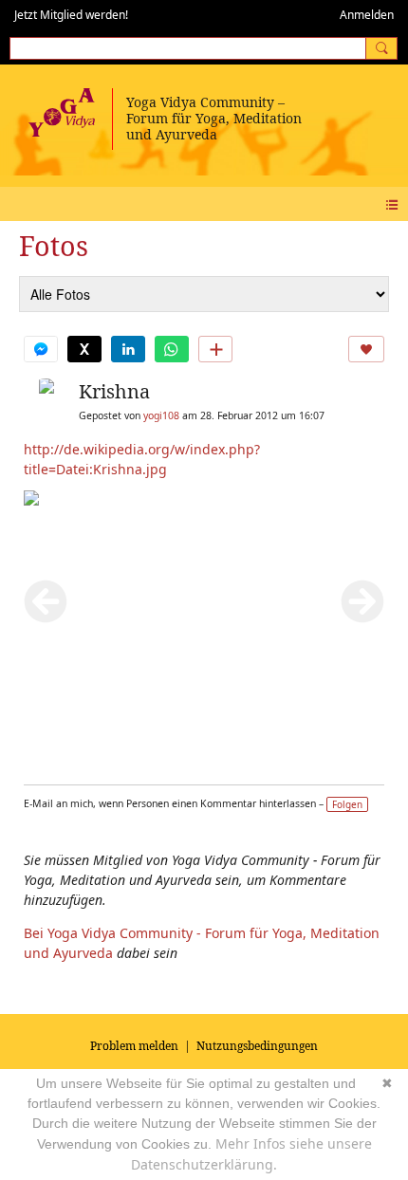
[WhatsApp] (172, 349)
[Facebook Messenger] (41, 349)
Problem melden (134, 1046)
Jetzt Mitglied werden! (71, 15)
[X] (84, 349)
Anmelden (367, 15)
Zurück (45, 601)
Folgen (347, 804)
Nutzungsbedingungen (257, 1046)
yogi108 (161, 415)
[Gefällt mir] (366, 349)
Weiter (362, 601)
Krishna (114, 391)
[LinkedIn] (128, 349)
